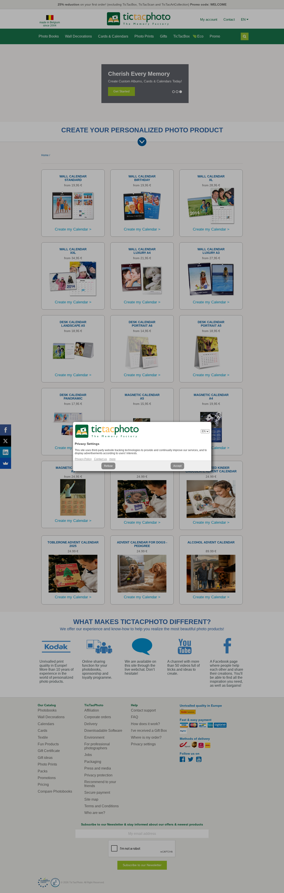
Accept (177, 465)
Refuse (108, 465)
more (112, 459)
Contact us (100, 459)
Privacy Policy (83, 459)
